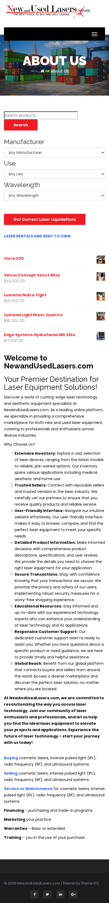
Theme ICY (90, 883)
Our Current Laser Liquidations (44, 219)
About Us (60, 71)
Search (20, 125)
